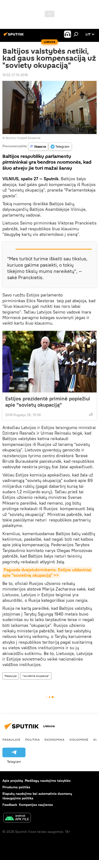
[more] (91, 414)
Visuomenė (78, 739)
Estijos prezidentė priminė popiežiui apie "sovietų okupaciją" (47, 401)
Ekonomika (54, 739)
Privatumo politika (16, 787)
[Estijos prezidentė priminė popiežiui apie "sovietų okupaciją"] (49, 361)
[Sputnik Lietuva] (14, 36)
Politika (32, 739)
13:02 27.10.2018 (15, 75)
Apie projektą (12, 780)
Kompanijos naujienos (36, 804)
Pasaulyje (11, 676)
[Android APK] (17, 818)
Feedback (9, 804)
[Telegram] (60, 146)
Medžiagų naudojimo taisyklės (48, 780)
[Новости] (38, 146)
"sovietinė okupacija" (35, 676)
